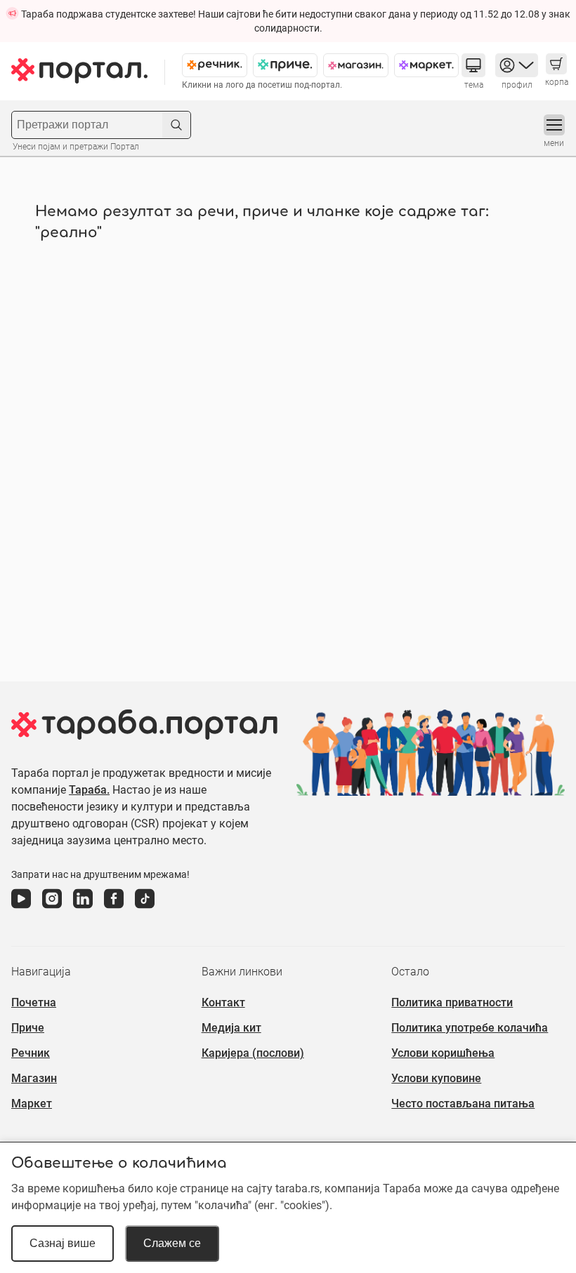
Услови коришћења (443, 1053)
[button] (473, 65)
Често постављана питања (463, 1103)
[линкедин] (83, 908)
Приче (27, 1027)
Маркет (31, 1103)
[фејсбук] (114, 908)
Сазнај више (63, 1243)
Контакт (223, 1002)
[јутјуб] (21, 908)
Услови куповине (436, 1078)
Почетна (33, 1002)
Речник (30, 1053)
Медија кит (231, 1027)
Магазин (34, 1078)
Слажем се (172, 1243)
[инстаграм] (52, 908)
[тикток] (145, 908)
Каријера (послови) (253, 1053)
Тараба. (89, 790)
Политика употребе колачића (469, 1027)
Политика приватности (452, 1002)
